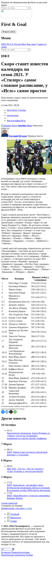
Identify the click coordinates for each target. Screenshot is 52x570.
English (29, 555)
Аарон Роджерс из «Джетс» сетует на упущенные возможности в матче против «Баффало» (28, 436)
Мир (23, 44)
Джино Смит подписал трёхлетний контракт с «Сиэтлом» (27, 453)
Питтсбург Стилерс (16, 110)
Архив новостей (9, 503)
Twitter (13, 521)
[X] (11, 412)
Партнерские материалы (19, 433)
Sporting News (25, 125)
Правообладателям (20, 552)
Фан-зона (31, 44)
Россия (17, 44)
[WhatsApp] (15, 412)
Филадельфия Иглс (16, 120)
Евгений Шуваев (18, 136)
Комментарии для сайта (16, 508)
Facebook (14, 514)
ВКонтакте (15, 517)
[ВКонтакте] (3, 412)
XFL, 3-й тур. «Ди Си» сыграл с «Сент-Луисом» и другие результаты (25, 470)
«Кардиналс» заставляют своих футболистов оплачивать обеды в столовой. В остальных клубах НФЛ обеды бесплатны (28, 488)
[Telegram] (7, 412)
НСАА (10, 44)
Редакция (5, 552)
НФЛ (3, 44)
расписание (12, 115)
